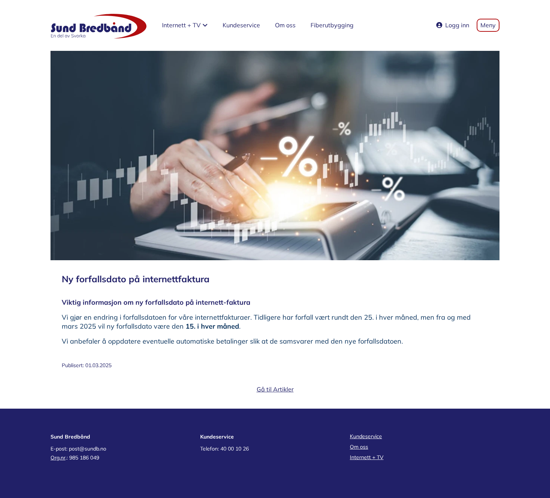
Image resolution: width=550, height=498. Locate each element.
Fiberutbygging (332, 25)
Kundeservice (241, 25)
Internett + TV (367, 457)
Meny (488, 25)
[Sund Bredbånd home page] (99, 25)
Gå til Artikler (275, 389)
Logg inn (457, 25)
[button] (185, 25)
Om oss (285, 25)
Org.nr (58, 457)
